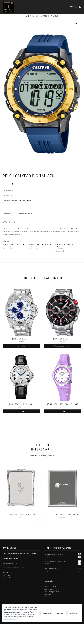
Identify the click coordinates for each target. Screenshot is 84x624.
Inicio (28, 16)
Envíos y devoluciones (51, 589)
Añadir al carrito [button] (63, 346)
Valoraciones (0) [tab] (25, 213)
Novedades (14, 200)
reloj (32, 16)
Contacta (47, 597)
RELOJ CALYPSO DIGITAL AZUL (40, 244)
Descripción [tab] (9, 213)
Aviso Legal (47, 594)
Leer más (21, 346)
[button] (76, 23)
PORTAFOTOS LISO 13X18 (62, 514)
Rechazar (60, 613)
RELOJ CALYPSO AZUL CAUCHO (14, 244)
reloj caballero (27, 200)
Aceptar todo (47, 613)
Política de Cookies (50, 587)
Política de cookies (10, 619)
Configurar (74, 613)
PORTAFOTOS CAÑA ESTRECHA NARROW (21, 514)
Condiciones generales (51, 592)
